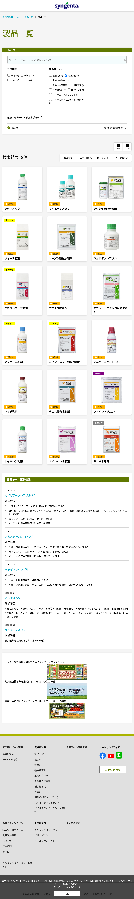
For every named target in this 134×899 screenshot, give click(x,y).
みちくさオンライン (12, 823)
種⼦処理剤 (40, 786)
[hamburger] (5, 5)
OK (67, 893)
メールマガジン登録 (44, 840)
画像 (118, 148)
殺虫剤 (14, 127)
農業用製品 (8, 754)
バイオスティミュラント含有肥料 (50, 809)
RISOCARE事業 (10, 759)
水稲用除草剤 (41, 775)
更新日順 (84, 157)
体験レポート (9, 840)
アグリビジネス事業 (12, 747)
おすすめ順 (102, 157)
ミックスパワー (14, 598)
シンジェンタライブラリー (48, 829)
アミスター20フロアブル (19, 536)
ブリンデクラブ (42, 835)
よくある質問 (73, 823)
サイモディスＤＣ (15, 630)
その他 (5, 851)
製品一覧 (29, 16)
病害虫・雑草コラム (12, 829)
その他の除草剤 (42, 781)
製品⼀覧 (39, 754)
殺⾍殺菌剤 (40, 770)
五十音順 (120, 157)
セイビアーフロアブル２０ (20, 495)
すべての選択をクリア (117, 127)
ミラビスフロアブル (16, 569)
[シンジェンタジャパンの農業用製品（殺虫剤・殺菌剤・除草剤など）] (67, 5)
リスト (127, 148)
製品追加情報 (9, 835)
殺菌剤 (37, 764)
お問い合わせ (113, 770)
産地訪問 (7, 846)
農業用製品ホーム (10, 16)
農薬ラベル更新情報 (76, 747)
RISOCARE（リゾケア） (46, 797)
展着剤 (37, 791)
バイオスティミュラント (46, 802)
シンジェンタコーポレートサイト (17, 864)
